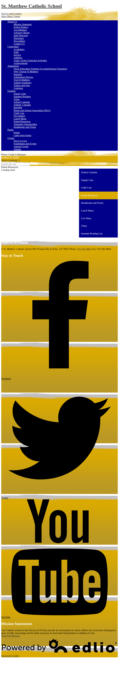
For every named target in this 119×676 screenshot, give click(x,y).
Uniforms (18, 88)
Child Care (19, 113)
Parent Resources (22, 121)
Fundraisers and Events (25, 143)
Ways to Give (20, 141)
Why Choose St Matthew (26, 71)
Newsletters (19, 41)
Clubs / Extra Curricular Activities (30, 60)
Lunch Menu (20, 118)
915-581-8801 (84, 249)
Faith (16, 52)
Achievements (21, 63)
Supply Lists (20, 93)
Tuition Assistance (22, 82)
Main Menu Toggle (10, 16)
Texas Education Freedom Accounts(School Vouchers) (40, 69)
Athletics (18, 57)
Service (17, 55)
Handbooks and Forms (25, 127)
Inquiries (18, 74)
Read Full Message (10, 636)
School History (21, 27)
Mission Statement (23, 24)
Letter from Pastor (22, 135)
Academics (19, 49)
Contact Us (19, 44)
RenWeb (18, 107)
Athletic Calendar (22, 105)
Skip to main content (11, 13)
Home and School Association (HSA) (32, 110)
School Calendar (22, 102)
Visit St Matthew (22, 80)
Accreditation (20, 30)
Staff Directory (21, 35)
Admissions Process (23, 77)
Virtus (17, 99)
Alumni (17, 149)
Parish (17, 132)
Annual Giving (21, 146)
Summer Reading (22, 96)
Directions (19, 38)
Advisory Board (21, 32)
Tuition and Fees (22, 85)
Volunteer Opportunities (25, 124)
